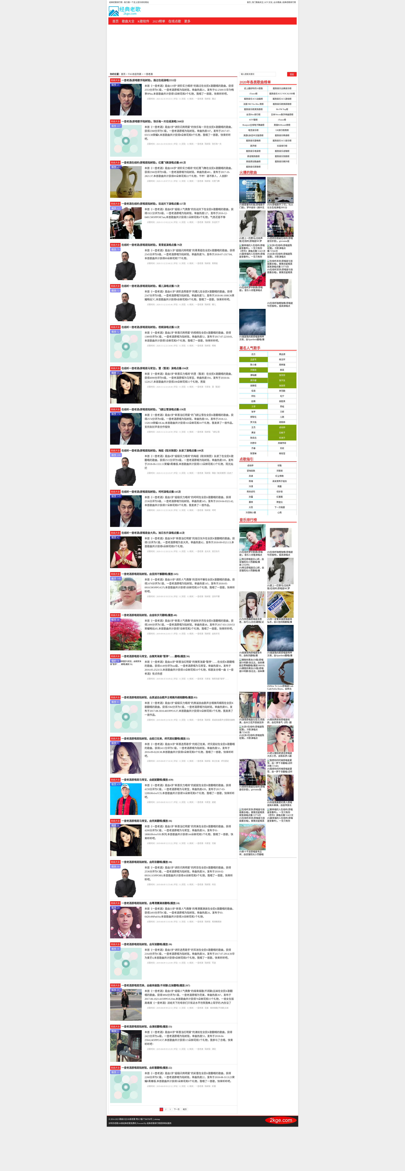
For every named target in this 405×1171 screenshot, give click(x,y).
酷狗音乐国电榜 (253, 140)
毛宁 (282, 396)
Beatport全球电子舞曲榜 (253, 125)
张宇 (253, 411)
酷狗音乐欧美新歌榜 (282, 104)
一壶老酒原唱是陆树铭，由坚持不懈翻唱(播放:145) (150, 574)
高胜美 (282, 401)
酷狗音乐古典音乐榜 (282, 88)
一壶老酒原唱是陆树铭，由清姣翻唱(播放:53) (147, 1026)
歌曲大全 (128, 21)
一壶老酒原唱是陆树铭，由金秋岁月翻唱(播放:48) (149, 615)
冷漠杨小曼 (253, 512)
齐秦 (253, 448)
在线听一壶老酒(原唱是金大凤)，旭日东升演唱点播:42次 (153, 533)
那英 (282, 370)
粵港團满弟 (216, 922)
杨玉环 (282, 359)
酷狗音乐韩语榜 (282, 135)
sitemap (157, 1119)
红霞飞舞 (216, 181)
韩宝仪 (282, 502)
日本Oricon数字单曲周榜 (282, 114)
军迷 (214, 963)
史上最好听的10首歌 (253, 88)
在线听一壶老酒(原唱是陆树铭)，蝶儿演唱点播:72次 (151, 286)
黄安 (253, 432)
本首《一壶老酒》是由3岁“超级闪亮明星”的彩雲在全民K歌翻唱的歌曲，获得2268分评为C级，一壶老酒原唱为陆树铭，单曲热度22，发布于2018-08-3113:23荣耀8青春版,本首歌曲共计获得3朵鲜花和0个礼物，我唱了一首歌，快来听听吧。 (190, 1077)
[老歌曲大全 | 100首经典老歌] (124, 11)
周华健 (253, 380)
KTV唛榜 (253, 120)
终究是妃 (225, 761)
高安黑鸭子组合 (282, 481)
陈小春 (253, 364)
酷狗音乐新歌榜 (253, 167)
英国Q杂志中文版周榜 (253, 135)
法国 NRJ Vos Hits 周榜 (253, 104)
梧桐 (214, 346)
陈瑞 (253, 481)
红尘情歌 (282, 476)
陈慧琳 (253, 453)
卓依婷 (282, 427)
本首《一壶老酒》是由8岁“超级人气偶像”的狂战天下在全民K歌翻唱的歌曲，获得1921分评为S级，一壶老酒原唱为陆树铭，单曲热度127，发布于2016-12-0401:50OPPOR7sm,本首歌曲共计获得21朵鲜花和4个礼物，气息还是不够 (189, 213)
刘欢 (282, 448)
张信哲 (282, 375)
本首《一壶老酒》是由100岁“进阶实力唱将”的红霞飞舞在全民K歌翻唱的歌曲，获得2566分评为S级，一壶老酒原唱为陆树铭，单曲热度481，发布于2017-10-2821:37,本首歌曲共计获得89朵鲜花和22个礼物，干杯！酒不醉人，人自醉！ (189, 172)
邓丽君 (253, 370)
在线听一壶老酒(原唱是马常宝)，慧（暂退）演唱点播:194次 (155, 368)
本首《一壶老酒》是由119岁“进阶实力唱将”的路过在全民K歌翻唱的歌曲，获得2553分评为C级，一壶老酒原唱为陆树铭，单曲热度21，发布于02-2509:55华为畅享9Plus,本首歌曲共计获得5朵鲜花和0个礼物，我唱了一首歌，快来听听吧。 (189, 90)
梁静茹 (253, 385)
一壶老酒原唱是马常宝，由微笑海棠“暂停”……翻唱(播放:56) (156, 656)
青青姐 (215, 263)
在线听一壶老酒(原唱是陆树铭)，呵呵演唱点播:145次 (151, 491)
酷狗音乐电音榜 (253, 151)
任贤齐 (282, 438)
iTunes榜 (253, 93)
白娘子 (282, 432)
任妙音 (282, 491)
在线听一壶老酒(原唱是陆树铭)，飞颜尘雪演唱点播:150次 (154, 409)
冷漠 (253, 486)
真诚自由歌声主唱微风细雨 (223, 720)
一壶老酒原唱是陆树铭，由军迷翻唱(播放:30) (147, 944)
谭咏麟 (253, 375)
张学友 (282, 380)
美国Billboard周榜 (282, 125)
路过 (214, 99)
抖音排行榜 (282, 146)
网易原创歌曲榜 (253, 161)
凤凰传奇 (282, 443)
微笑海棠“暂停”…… (220, 679)
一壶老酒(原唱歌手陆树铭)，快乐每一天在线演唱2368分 (153, 121)
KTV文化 (268, 2)
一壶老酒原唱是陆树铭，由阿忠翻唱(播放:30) (147, 862)
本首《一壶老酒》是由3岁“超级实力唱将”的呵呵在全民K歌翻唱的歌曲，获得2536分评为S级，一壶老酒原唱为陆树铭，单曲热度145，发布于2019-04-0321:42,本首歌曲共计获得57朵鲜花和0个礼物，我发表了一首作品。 (189, 501)
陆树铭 (207, 99)
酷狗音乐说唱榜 (282, 151)
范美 (207, 1008)
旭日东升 (216, 551)
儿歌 (282, 417)
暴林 (253, 502)
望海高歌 (253, 471)
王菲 (253, 406)
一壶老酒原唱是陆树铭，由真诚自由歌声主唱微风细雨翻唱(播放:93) (159, 697)
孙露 (253, 497)
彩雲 (214, 1086)
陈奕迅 (253, 438)
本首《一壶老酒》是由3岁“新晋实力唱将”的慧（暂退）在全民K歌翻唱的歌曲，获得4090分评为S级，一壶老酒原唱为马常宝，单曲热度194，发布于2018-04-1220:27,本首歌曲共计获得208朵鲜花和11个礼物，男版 (189, 378)
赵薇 (253, 401)
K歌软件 (143, 21)
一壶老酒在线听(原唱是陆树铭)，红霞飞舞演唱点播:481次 (154, 162)
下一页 (177, 1109)
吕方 (253, 354)
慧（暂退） (216, 387)
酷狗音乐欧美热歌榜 (253, 109)
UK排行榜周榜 (282, 130)
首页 (249, 2)
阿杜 (253, 396)
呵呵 (214, 510)
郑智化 (253, 417)
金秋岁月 (216, 634)
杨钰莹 (282, 453)
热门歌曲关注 (257, 2)
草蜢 (282, 406)
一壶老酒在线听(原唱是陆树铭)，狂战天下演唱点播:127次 (154, 203)
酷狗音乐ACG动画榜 (253, 99)
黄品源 (282, 354)
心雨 (282, 512)
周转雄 (282, 364)
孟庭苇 (253, 359)
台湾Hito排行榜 (253, 114)
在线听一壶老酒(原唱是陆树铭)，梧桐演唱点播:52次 (151, 327)
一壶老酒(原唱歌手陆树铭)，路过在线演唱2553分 (149, 80)
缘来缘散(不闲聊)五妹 (219, 1008)
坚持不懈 (216, 596)
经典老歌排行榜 (289, 2)
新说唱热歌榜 (253, 156)
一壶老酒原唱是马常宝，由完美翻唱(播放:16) (147, 821)
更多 (187, 21)
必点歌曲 (277, 2)
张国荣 (282, 385)
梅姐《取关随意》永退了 (222, 473)
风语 (253, 476)
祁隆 (282, 465)
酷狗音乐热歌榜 (282, 156)
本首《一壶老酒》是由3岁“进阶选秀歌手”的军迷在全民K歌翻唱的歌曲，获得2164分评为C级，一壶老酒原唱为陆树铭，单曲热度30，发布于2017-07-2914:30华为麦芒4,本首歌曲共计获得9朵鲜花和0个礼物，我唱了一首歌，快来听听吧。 (190, 954)
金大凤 (207, 551)
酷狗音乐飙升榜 (282, 161)
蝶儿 (214, 305)
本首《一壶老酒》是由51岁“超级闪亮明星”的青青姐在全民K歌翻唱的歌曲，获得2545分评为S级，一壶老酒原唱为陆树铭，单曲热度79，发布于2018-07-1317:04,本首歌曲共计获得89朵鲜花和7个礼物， (190, 254)
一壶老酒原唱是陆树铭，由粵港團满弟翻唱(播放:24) (151, 903)
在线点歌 (174, 21)
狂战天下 (216, 222)
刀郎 (282, 411)
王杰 (253, 427)
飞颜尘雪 (216, 432)
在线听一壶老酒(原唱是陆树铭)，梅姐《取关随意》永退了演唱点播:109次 (163, 450)
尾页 (185, 1109)
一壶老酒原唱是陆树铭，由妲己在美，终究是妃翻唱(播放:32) (156, 738)
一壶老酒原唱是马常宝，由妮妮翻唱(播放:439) (147, 779)
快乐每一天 (216, 144)
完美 (214, 843)
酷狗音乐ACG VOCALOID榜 (282, 93)
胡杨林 (282, 422)
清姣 (214, 1049)
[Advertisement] (202, 48)
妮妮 (214, 802)
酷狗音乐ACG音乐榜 (282, 140)
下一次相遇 (282, 507)
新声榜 (253, 146)
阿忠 (214, 884)
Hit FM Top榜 (282, 109)
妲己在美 (216, 761)
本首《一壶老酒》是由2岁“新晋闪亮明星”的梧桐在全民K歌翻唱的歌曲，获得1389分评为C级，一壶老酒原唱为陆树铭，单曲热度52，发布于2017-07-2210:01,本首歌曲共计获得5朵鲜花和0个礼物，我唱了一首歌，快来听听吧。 (189, 336)
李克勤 (282, 391)
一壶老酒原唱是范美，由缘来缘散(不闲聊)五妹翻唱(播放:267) (156, 985)
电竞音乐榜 (253, 130)
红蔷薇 (282, 497)
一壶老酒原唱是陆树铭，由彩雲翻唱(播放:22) (147, 1067)
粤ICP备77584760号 (144, 1119)
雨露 (282, 486)
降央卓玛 (253, 491)
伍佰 (253, 391)
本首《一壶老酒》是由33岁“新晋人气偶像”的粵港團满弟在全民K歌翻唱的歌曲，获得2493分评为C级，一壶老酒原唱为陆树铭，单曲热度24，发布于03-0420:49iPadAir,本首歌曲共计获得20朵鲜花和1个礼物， (190, 912)
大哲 (253, 507)
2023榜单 (159, 21)
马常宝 (207, 387)
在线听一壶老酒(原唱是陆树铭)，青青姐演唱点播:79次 (152, 245)
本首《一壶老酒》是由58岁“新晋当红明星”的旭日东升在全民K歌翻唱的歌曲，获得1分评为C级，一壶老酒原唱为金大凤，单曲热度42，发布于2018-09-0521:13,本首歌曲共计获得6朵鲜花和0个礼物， (190, 542)
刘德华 (253, 443)
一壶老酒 (199, 99)
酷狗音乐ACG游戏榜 (282, 99)
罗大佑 (253, 422)
